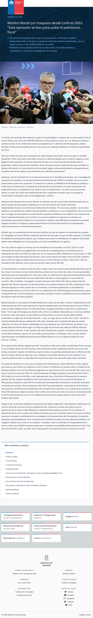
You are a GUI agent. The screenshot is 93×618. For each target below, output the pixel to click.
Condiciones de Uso (24, 595)
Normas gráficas (12, 489)
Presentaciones (12, 469)
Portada (4, 127)
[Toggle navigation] (82, 3)
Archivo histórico (12, 494)
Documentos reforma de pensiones (20, 481)
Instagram (70, 598)
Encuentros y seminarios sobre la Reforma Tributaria (26, 485)
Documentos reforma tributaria (18, 477)
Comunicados (11, 461)
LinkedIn (70, 602)
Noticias (30, 127)
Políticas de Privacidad (24, 592)
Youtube (70, 595)
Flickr (70, 605)
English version (85, 615)
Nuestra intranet (69, 574)
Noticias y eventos (17, 127)
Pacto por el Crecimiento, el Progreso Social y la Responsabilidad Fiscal (34, 473)
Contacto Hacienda (69, 583)
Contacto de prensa (14, 465)
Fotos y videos (12, 457)
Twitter (70, 592)
